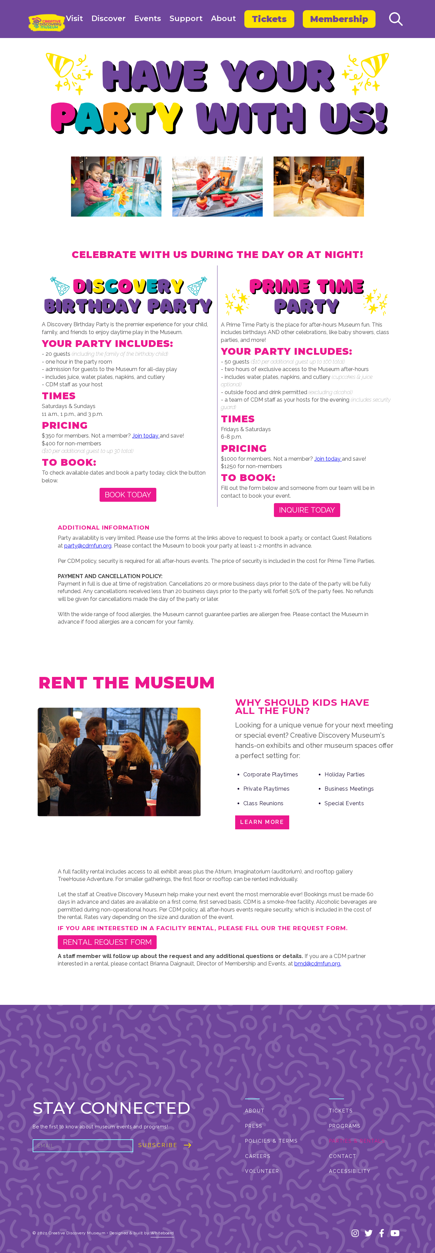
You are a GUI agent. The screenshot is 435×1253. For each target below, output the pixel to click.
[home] (46, 23)
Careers (258, 1156)
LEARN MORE (262, 822)
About (223, 18)
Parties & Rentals (357, 1141)
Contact (342, 1156)
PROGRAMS (345, 1126)
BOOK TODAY (128, 494)
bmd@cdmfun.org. (317, 963)
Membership (339, 19)
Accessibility (350, 1171)
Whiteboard (162, 1233)
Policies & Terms (271, 1141)
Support (186, 18)
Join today (146, 435)
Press (253, 1126)
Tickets (269, 19)
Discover (108, 18)
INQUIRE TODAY (307, 509)
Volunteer (262, 1171)
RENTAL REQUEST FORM (107, 942)
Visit (74, 18)
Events (147, 18)
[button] (74, 19)
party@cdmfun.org (87, 545)
